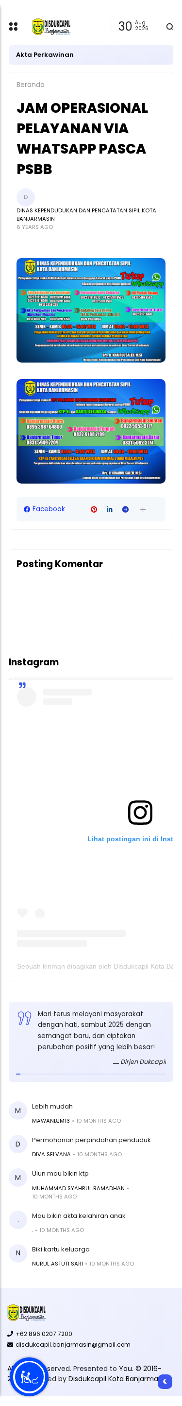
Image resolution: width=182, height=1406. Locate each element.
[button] (143, 509)
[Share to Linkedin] (110, 509)
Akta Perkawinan (45, 54)
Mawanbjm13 (51, 1121)
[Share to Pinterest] (94, 509)
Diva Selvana (51, 1154)
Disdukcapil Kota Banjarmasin (117, 1379)
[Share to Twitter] (78, 509)
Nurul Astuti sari (57, 1263)
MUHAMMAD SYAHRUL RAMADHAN (78, 1188)
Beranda (31, 84)
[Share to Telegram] (125, 509)
